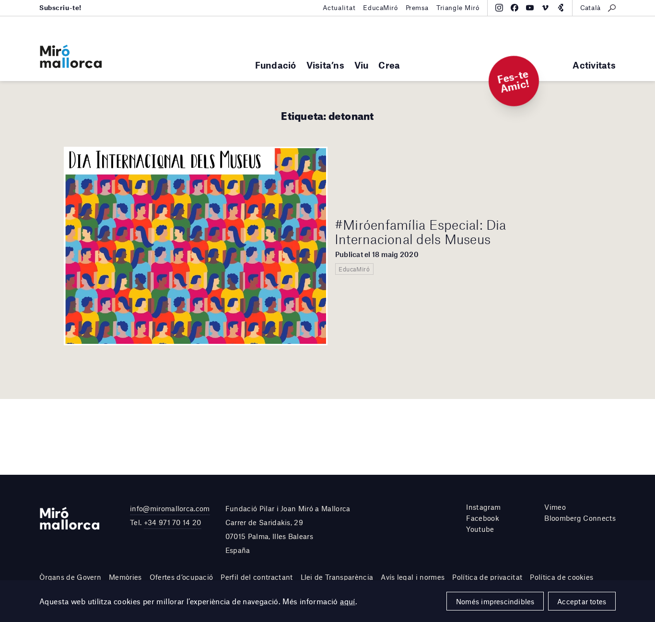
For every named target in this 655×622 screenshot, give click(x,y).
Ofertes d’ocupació (181, 577)
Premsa (417, 8)
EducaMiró (380, 8)
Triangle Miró (458, 8)
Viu (361, 64)
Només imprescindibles (495, 601)
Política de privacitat (487, 577)
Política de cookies (561, 577)
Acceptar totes (581, 601)
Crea (389, 64)
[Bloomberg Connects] (560, 7)
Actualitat (339, 8)
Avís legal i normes (412, 577)
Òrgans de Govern (70, 577)
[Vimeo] (545, 7)
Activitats (594, 64)
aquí (347, 601)
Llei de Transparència (337, 577)
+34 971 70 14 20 (172, 522)
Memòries (125, 577)
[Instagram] (499, 7)
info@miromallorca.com (170, 508)
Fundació (275, 64)
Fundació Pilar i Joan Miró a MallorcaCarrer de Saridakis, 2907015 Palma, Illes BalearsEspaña (288, 529)
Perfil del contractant (256, 577)
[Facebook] (514, 7)
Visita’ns (325, 64)
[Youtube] (530, 7)
